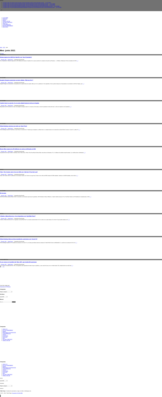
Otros (4, 338)
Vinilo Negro (10, 59)
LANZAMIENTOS (7, 24)
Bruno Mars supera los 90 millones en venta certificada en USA (18, 149)
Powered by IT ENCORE (17, 393)
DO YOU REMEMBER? (8, 25)
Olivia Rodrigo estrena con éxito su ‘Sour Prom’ (13, 126)
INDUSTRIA (5, 26)
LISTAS (4, 20)
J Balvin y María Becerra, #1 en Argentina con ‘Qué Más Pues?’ (18, 216)
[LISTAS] (10, 168)
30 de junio (3, 193)
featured (4, 331)
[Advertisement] (81, 37)
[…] (77, 60)
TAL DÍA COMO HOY (7, 22)
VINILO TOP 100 (6, 21)
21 (3, 266)
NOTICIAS (5, 18)
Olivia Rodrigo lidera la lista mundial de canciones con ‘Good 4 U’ (18, 239)
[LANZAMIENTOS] (10, 258)
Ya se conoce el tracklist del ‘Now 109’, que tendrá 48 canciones (18, 262)
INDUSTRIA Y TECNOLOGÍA (9, 332)
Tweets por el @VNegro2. (5, 286)
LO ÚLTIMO (5, 17)
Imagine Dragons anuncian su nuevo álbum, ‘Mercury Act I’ (16, 80)
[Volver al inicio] (0, 395)
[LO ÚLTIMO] (2, 53)
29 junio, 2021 (4, 218)
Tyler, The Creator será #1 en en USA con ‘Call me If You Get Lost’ (19, 172)
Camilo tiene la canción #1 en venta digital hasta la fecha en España (19, 103)
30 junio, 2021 (4, 59)
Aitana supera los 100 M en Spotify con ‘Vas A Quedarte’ (16, 57)
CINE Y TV (5, 23)
